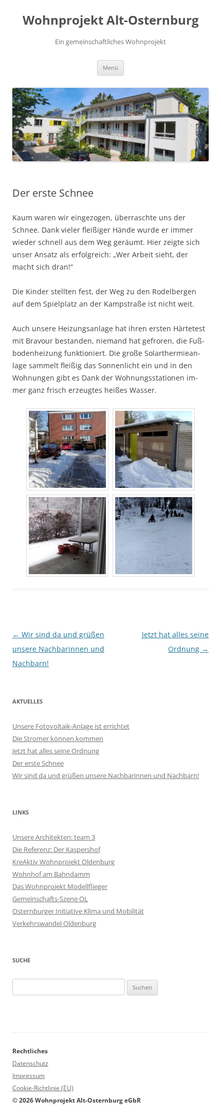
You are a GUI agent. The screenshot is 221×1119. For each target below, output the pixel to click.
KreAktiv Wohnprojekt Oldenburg (63, 861)
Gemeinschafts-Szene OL (50, 898)
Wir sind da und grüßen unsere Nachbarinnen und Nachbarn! (58, 649)
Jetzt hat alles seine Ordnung (55, 750)
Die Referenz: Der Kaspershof (56, 849)
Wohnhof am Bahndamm (51, 874)
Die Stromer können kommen (57, 738)
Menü (110, 67)
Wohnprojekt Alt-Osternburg (111, 20)
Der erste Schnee (38, 763)
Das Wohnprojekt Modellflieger (59, 886)
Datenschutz (30, 1063)
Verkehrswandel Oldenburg (54, 923)
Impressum (28, 1075)
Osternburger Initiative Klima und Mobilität (78, 911)
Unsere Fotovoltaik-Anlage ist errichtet (71, 726)
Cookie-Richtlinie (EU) (42, 1088)
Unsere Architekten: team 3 (53, 837)
